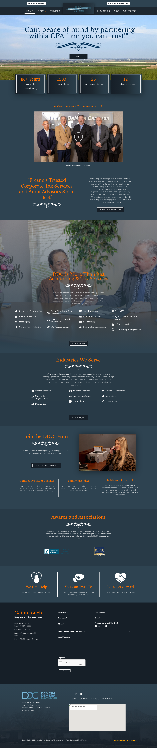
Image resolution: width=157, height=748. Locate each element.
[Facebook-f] (71, 694)
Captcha (61, 658)
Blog (116, 11)
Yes (96, 626)
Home (29, 11)
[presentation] (72, 663)
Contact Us (129, 11)
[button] (78, 136)
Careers (84, 699)
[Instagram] (76, 694)
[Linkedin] (81, 694)
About (40, 11)
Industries (103, 11)
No (106, 626)
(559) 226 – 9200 (33, 703)
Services (55, 11)
